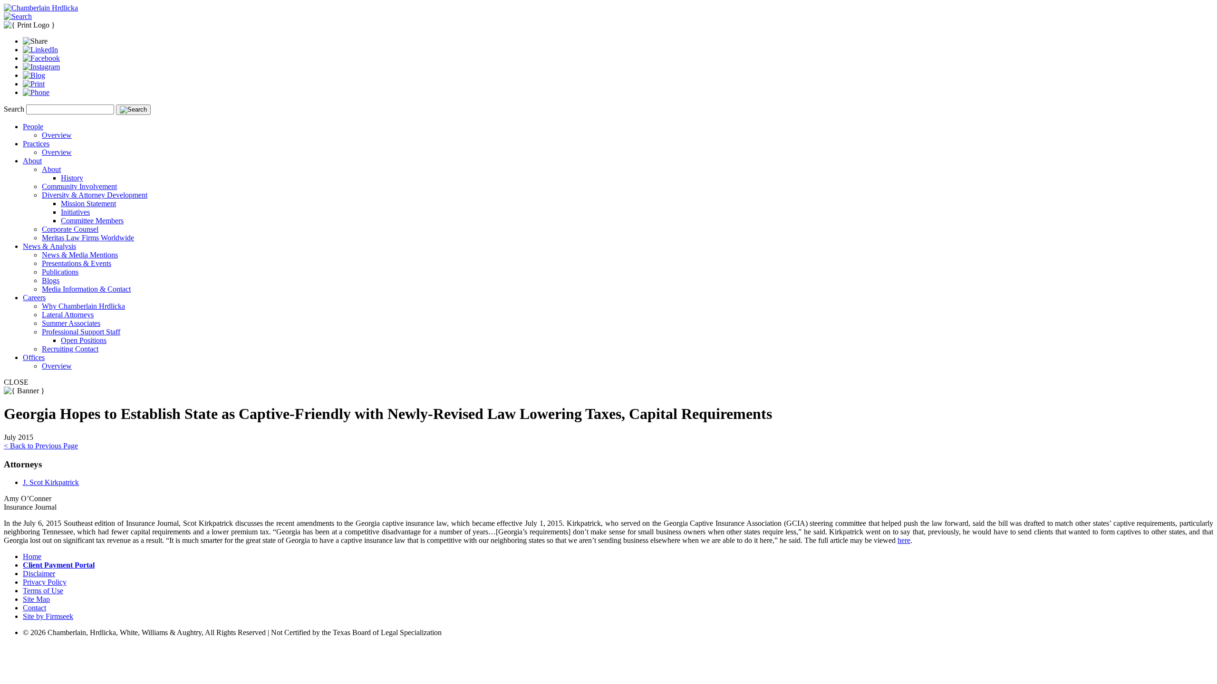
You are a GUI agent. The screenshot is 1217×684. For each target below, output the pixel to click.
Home (32, 556)
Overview (57, 135)
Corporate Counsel (70, 229)
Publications (60, 272)
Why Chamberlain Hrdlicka (83, 306)
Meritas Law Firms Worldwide (88, 238)
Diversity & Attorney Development (94, 195)
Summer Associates (71, 323)
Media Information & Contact (86, 289)
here (904, 540)
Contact (34, 608)
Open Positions (83, 340)
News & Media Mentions (80, 255)
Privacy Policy (45, 582)
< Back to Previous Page (41, 446)
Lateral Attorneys (68, 315)
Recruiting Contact (70, 349)
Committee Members (92, 221)
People (33, 127)
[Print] (34, 84)
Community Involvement (79, 186)
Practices (36, 144)
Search (14, 109)
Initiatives (75, 212)
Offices (34, 357)
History (72, 178)
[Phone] (36, 92)
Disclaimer (39, 574)
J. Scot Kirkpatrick (51, 482)
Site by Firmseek (48, 616)
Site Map (36, 599)
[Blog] (34, 75)
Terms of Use (43, 591)
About (32, 161)
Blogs (50, 280)
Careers (34, 298)
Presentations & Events (76, 263)
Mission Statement (88, 204)
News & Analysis (49, 246)
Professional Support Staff (81, 332)
